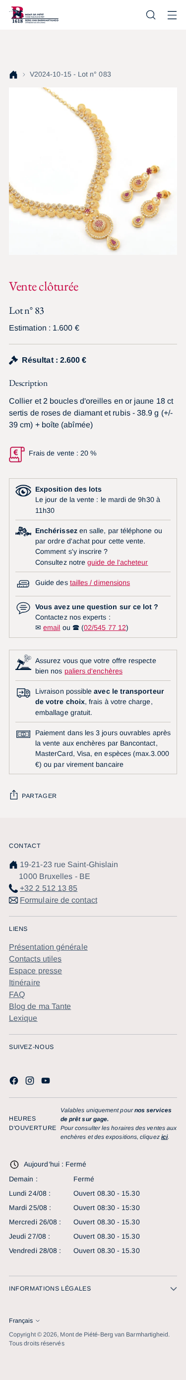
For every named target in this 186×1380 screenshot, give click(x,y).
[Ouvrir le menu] (172, 15)
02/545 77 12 (105, 627)
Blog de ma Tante (40, 1006)
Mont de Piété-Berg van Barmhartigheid (114, 1334)
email (51, 627)
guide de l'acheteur (117, 562)
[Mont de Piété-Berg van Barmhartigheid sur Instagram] (31, 1082)
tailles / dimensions (100, 582)
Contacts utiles (35, 959)
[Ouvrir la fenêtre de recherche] (150, 15)
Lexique (23, 1018)
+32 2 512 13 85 (48, 888)
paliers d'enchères (93, 671)
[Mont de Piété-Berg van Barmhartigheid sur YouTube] (47, 1082)
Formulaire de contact (58, 900)
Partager (39, 796)
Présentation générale (48, 947)
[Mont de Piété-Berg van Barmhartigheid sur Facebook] (15, 1082)
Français (21, 1320)
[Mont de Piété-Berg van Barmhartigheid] (34, 14)
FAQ (17, 994)
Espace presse (35, 970)
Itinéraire (24, 982)
